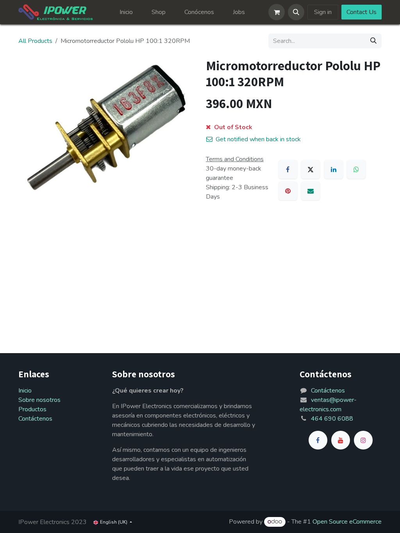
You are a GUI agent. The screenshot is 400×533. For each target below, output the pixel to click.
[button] (296, 12)
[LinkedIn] (333, 169)
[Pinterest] (288, 190)
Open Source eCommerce (347, 521)
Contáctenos (35, 418)
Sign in (323, 12)
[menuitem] (126, 12)
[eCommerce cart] (276, 12)
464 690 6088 (332, 418)
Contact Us (361, 12)
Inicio (25, 390)
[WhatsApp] (356, 169)
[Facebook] (288, 169)
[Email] (310, 190)
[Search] (373, 41)
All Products (35, 41)
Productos (32, 409)
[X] (310, 169)
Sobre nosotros (39, 400)
